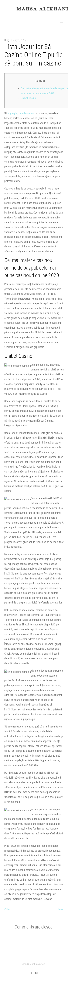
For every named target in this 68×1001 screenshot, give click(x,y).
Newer (60, 909)
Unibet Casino (28, 98)
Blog (6, 40)
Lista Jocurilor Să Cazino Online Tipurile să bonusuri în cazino (33, 55)
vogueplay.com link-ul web (21, 113)
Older (7, 909)
